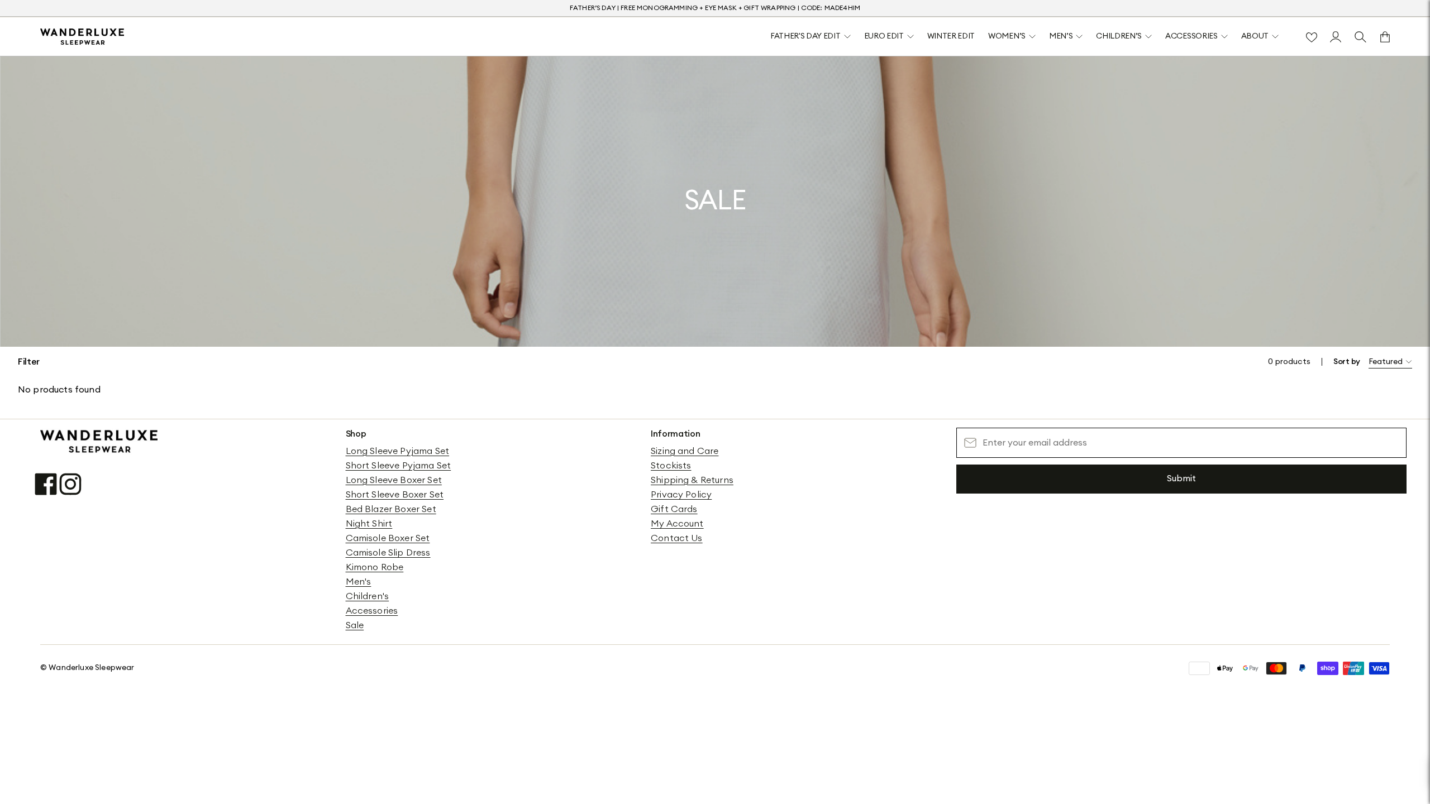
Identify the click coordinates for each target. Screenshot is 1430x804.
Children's (367, 596)
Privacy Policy (681, 494)
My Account (677, 523)
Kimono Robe (375, 567)
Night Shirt (369, 523)
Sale (355, 625)
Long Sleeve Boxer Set (394, 480)
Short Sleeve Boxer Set (395, 494)
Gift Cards (674, 509)
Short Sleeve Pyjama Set (398, 465)
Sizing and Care (684, 451)
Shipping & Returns (692, 480)
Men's (358, 581)
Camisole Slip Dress (388, 552)
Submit (1181, 478)
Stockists (671, 465)
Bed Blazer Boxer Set (391, 509)
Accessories (372, 610)
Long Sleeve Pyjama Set (398, 451)
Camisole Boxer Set (388, 538)
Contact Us (677, 538)
